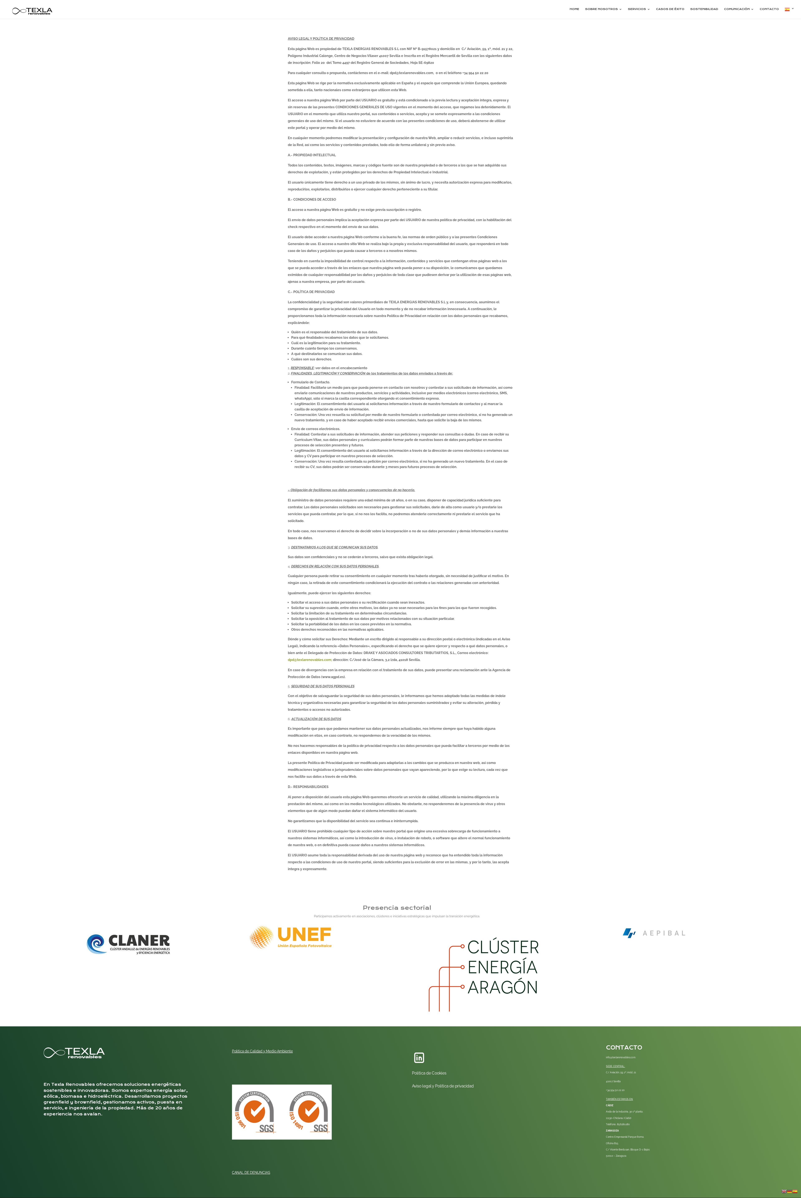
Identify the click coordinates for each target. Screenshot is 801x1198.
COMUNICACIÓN (737, 9)
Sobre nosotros (601, 9)
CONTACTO (769, 9)
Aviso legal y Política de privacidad (443, 1085)
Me (268, 1051)
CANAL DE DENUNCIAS (251, 1172)
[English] (784, 1191)
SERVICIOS (637, 9)
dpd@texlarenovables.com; (310, 660)
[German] (789, 1191)
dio (273, 1051)
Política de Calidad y (248, 1051)
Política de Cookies (429, 1073)
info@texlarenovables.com (620, 1057)
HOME (574, 9)
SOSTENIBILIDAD (704, 9)
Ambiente (284, 1051)
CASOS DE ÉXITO (670, 9)
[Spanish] (789, 13)
